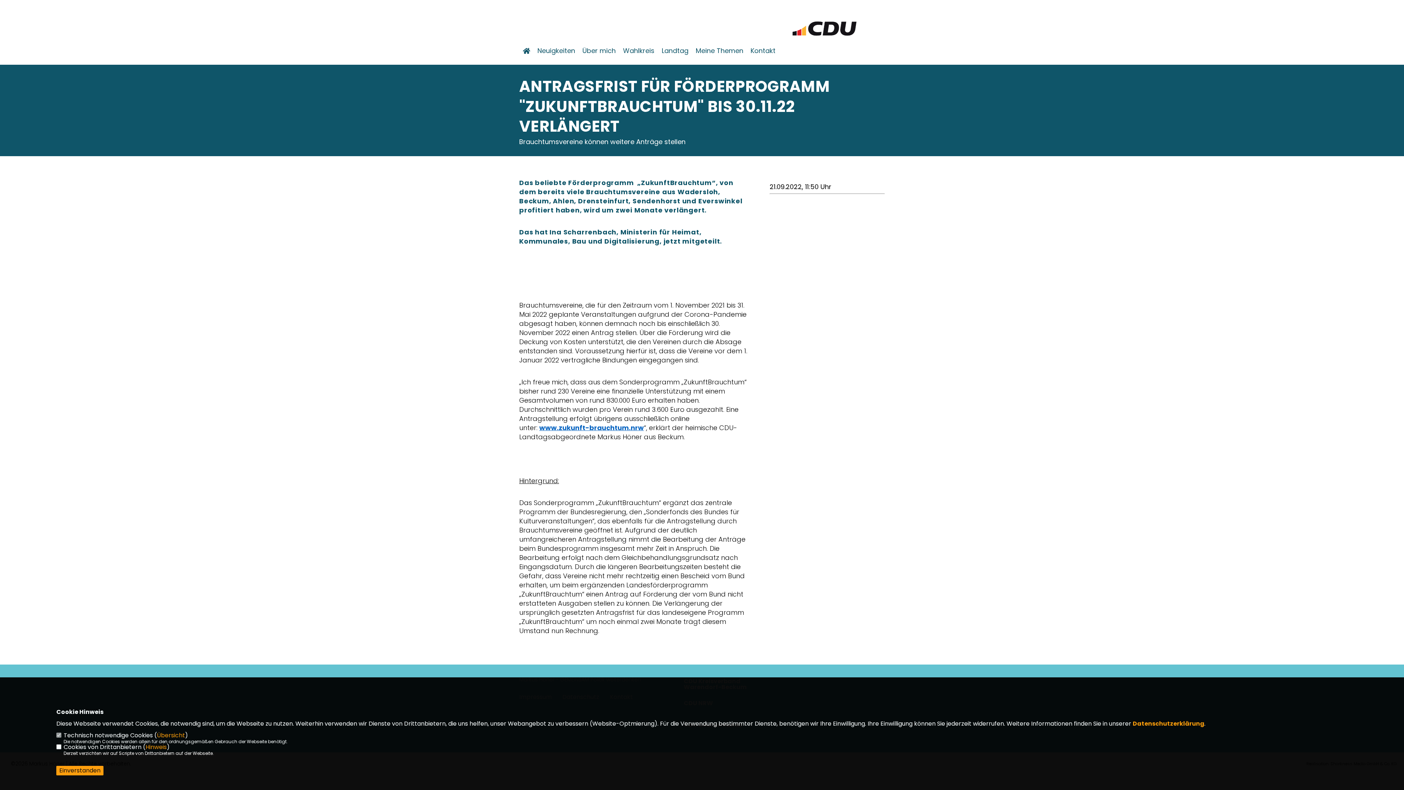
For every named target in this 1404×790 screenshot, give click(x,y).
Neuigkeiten (556, 51)
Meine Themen (719, 51)
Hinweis (156, 747)
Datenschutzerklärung (1168, 723)
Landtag (675, 51)
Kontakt (763, 51)
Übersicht (171, 735)
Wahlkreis (638, 51)
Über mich (599, 51)
